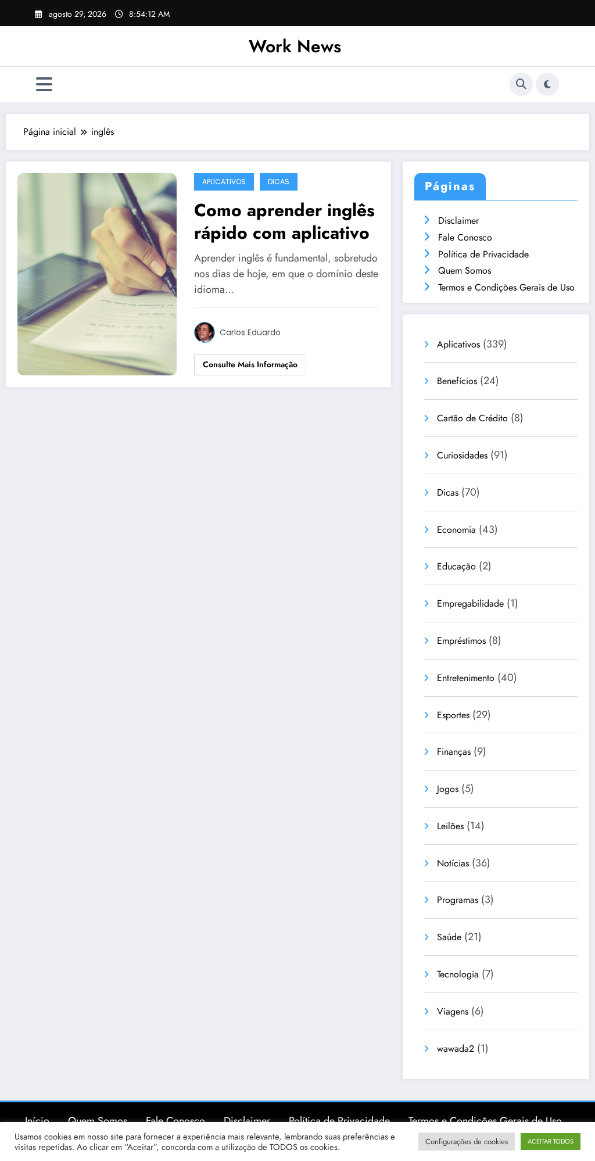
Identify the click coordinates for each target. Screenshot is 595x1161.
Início (37, 1120)
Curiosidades (462, 455)
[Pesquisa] (521, 84)
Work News (295, 46)
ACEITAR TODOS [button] (551, 1141)
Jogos (447, 788)
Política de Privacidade (483, 254)
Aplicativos (224, 182)
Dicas (278, 182)
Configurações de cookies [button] (466, 1141)
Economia (456, 529)
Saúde (449, 937)
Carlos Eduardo (250, 332)
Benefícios (457, 381)
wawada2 (455, 1048)
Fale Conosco (465, 237)
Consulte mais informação (250, 364)
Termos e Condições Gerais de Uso (506, 287)
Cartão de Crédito (472, 418)
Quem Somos (464, 270)
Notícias (453, 863)
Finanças (454, 751)
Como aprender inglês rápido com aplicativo (284, 221)
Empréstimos (461, 640)
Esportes (453, 715)
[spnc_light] (547, 84)
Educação (456, 566)
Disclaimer (458, 220)
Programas (457, 899)
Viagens (452, 1011)
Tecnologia (458, 974)
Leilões (450, 826)
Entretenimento (465, 678)
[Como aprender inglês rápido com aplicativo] (97, 273)
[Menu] (44, 84)
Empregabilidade (470, 603)
